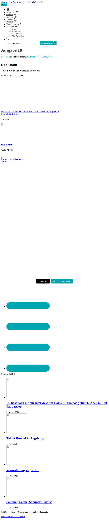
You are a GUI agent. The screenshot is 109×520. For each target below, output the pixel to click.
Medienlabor (17, 34)
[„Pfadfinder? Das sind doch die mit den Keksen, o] (90, 224)
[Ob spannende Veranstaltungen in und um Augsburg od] (18, 256)
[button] (7, 39)
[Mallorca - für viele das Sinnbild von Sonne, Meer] (90, 256)
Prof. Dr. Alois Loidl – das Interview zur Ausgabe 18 (30, 111)
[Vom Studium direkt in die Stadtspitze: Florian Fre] (18, 185)
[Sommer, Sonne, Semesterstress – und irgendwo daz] (90, 181)
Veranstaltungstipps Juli (22, 470)
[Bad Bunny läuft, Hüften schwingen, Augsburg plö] (54, 180)
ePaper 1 (10, 114)
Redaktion (5, 57)
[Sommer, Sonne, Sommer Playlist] (16, 496)
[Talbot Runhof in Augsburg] (16, 432)
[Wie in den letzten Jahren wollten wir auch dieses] (54, 224)
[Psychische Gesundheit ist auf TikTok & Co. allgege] (54, 260)
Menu (4, 5)
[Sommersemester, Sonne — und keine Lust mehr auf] (18, 221)
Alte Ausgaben (18, 36)
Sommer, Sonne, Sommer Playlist (29, 502)
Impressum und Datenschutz (13, 516)
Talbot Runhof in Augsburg (24, 438)
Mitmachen (16, 31)
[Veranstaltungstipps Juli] (16, 464)
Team (14, 29)
